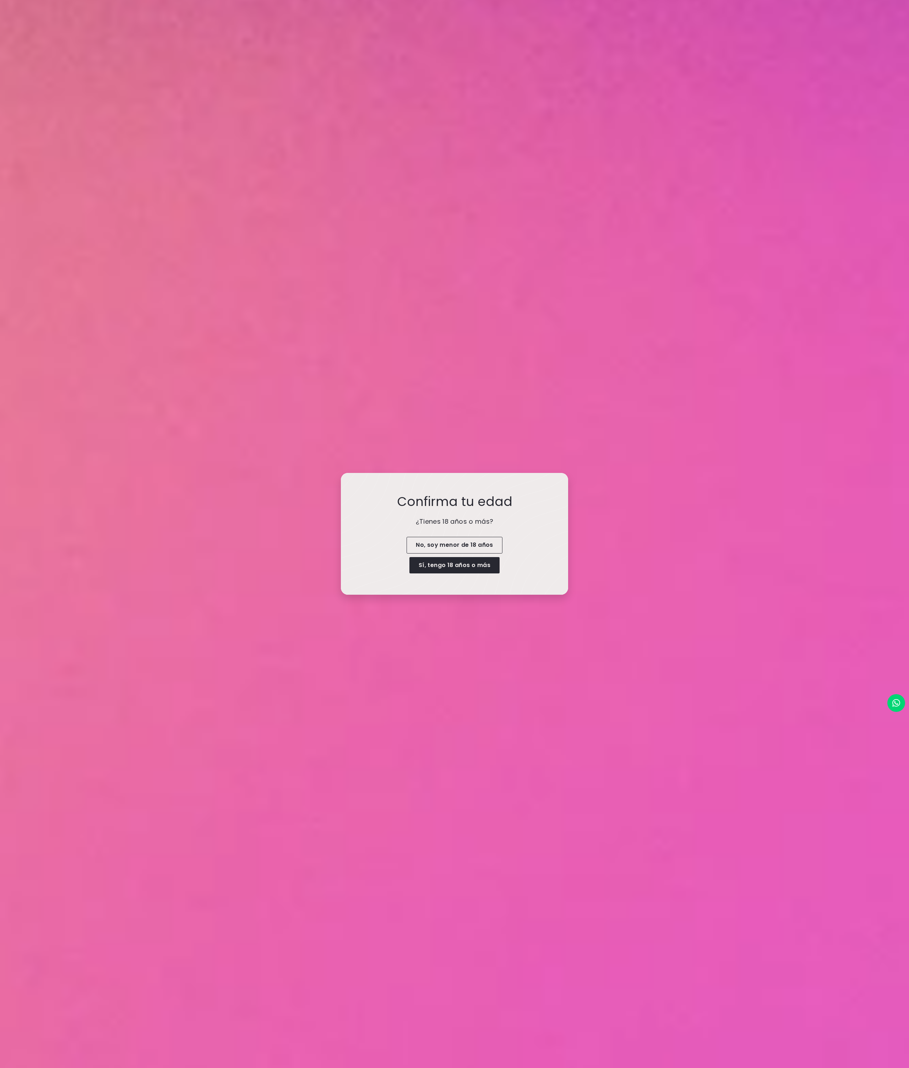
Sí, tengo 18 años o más (454, 565)
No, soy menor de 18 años (454, 545)
